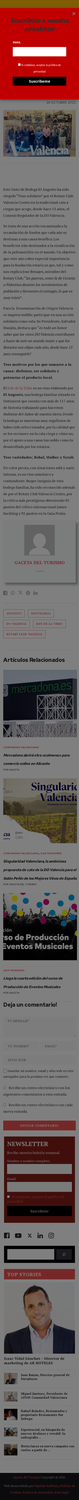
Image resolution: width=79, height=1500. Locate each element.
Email (17, 42)
